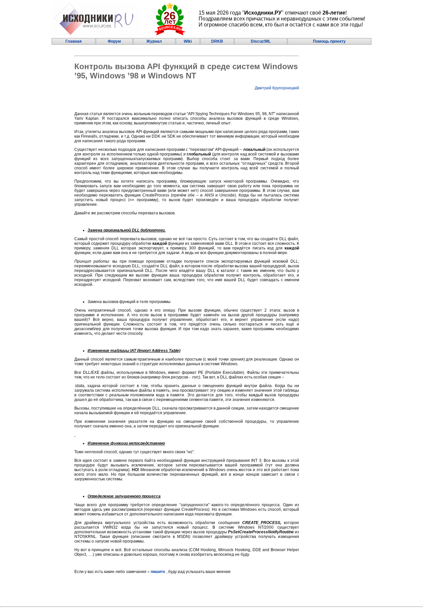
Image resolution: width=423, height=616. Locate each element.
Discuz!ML (261, 41)
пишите (158, 571)
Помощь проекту (329, 41)
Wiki (188, 41)
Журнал (154, 41)
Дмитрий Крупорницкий (277, 88)
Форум (114, 41)
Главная (73, 41)
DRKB (217, 41)
